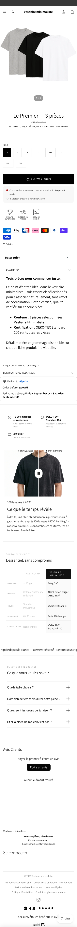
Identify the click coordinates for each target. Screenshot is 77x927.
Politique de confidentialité (18, 882)
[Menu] (4, 11)
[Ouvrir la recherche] (13, 12)
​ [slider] (38, 473)
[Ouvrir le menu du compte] (63, 12)
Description (12, 257)
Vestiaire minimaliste (42, 875)
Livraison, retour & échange (19, 372)
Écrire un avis (38, 767)
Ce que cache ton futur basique (21, 365)
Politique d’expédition (22, 892)
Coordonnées (65, 882)
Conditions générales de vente (51, 892)
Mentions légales (53, 887)
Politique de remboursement (29, 887)
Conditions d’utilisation (45, 882)
